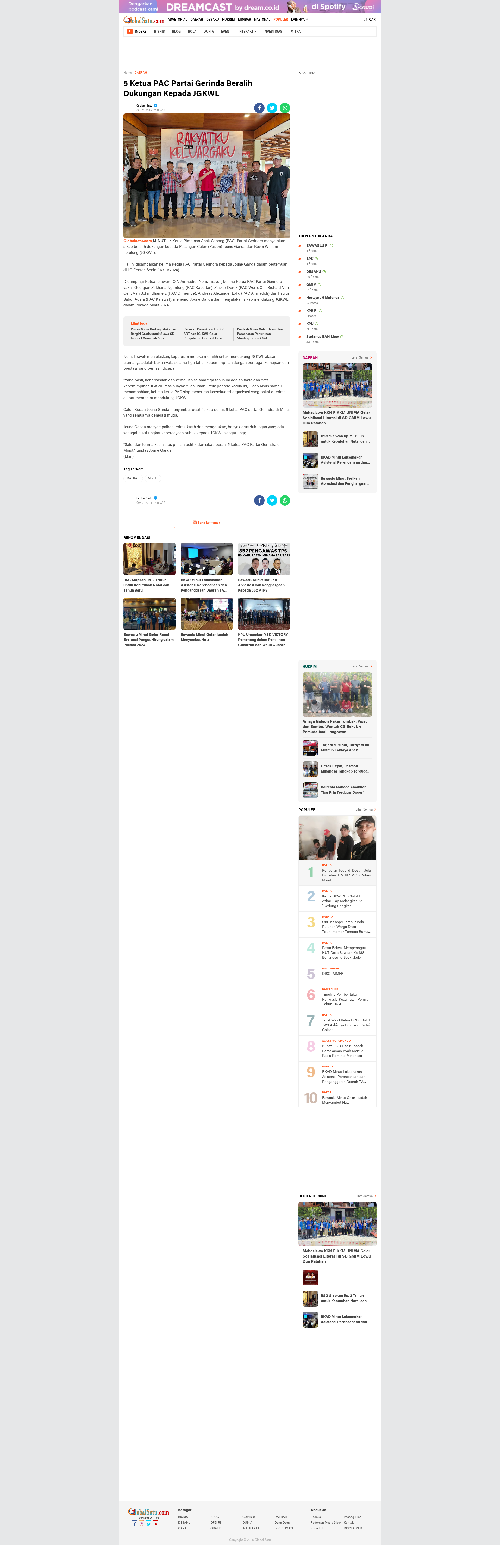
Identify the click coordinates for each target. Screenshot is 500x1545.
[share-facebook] (259, 108)
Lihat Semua (359, 357)
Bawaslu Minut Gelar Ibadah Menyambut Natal (344, 1100)
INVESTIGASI (273, 31)
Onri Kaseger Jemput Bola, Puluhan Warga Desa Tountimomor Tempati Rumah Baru (346, 927)
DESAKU (212, 19)
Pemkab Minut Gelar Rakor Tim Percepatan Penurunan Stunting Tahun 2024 (260, 334)
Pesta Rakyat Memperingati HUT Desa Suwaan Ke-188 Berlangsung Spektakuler (344, 953)
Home (127, 72)
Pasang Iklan (352, 1517)
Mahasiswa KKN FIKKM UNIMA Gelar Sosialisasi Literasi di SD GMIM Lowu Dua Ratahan (337, 418)
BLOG (176, 31)
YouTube (155, 1531)
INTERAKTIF (247, 31)
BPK (309, 259)
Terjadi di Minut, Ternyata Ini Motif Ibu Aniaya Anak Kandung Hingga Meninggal (345, 748)
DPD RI (215, 1522)
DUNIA (209, 31)
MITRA (296, 31)
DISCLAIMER (332, 974)
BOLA (192, 31)
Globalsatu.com (137, 241)
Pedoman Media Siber (326, 1522)
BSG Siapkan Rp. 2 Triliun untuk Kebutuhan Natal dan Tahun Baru (344, 439)
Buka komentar (209, 522)
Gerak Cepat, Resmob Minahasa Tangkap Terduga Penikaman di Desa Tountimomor (344, 769)
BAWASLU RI (317, 246)
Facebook (134, 1531)
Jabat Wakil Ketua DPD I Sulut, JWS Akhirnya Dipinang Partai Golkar (346, 1025)
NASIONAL (262, 19)
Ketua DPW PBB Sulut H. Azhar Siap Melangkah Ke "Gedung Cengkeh (342, 901)
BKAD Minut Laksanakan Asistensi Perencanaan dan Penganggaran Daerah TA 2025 (344, 461)
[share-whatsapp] (285, 108)
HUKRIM (228, 19)
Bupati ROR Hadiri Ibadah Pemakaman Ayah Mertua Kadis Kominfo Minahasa (342, 1051)
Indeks (141, 31)
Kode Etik (317, 1528)
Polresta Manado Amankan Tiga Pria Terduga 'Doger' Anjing (343, 790)
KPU (310, 324)
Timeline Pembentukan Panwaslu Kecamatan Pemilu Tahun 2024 (345, 999)
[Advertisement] (250, 52)
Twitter (148, 1531)
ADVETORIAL (177, 19)
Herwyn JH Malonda (323, 298)
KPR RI (311, 311)
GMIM (311, 285)
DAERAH (196, 19)
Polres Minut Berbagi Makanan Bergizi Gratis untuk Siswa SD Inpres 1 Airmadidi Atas (153, 334)
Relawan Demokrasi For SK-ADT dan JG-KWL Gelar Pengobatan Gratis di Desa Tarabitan (204, 334)
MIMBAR (244, 19)
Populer (280, 19)
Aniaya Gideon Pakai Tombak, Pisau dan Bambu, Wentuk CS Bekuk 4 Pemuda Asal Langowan (335, 727)
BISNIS (159, 31)
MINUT (153, 478)
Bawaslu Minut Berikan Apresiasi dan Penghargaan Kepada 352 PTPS (344, 482)
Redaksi (316, 1517)
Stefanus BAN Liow (322, 337)
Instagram (141, 1531)
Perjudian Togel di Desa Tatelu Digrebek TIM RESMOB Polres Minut (346, 875)
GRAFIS (215, 1528)
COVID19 (248, 1517)
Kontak (349, 1522)
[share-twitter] (272, 108)
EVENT (226, 31)
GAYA (182, 1528)
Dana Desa (282, 1522)
